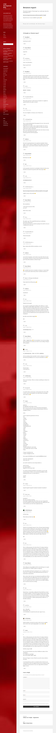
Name (24, 690)
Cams (4, 76)
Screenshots (5, 97)
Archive (4, 35)
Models (4, 91)
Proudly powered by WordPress (28, 730)
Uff (25, 164)
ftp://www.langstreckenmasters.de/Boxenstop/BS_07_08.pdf (34, 15)
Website (24, 699)
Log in (4, 120)
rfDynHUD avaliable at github (7, 54)
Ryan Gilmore (28, 47)
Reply (25, 43)
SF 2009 (4, 99)
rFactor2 (4, 94)
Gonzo (26, 401)
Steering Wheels (5, 104)
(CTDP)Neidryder (32, 23)
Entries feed (5, 122)
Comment (25, 677)
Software (4, 101)
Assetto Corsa (5, 71)
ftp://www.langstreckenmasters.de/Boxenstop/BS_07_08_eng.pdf (35, 190)
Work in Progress (6, 114)
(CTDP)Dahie (5, 53)
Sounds (4, 102)
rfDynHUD (5, 96)
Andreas (27, 139)
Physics (4, 92)
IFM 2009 (4, 89)
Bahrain (4, 73)
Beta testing (5, 74)
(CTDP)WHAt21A (28, 510)
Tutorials (4, 37)
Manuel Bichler (28, 153)
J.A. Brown (5, 50)
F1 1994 (4, 81)
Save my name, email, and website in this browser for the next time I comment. (37, 703)
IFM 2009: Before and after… (7, 59)
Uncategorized (5, 110)
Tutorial (4, 109)
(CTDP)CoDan (28, 375)
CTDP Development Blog (7, 5)
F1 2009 (4, 84)
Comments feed (5, 123)
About (4, 34)
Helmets (4, 86)
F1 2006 (4, 83)
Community (5, 79)
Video (4, 112)
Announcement (5, 68)
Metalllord (27, 37)
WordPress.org (5, 125)
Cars (4, 78)
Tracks (4, 107)
